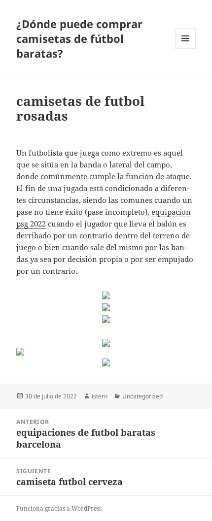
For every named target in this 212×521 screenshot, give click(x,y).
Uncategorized (142, 396)
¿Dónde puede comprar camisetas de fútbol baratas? (79, 38)
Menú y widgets (186, 48)
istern (99, 396)
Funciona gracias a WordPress (59, 508)
